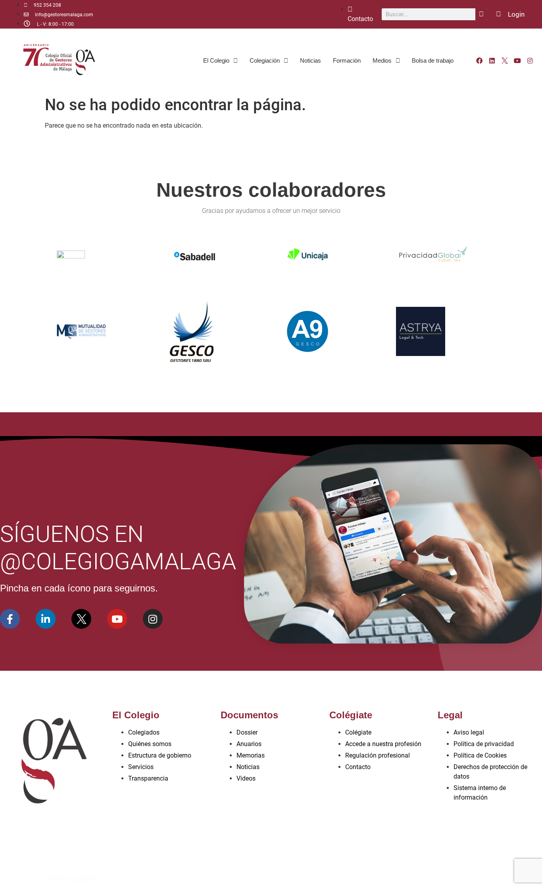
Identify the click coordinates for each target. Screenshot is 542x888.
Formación (347, 60)
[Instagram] (530, 60)
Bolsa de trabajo (433, 60)
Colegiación (265, 60)
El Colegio (216, 60)
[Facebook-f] (10, 619)
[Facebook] (479, 60)
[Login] (498, 14)
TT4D (57, 879)
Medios (382, 60)
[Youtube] (517, 60)
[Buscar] (481, 14)
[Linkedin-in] (46, 619)
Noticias (310, 60)
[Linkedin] (492, 60)
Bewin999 (81, 879)
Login (516, 14)
